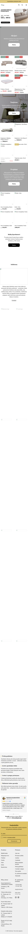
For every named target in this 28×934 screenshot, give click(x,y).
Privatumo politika (19, 855)
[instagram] (18, 897)
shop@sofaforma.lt (19, 889)
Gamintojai (17, 860)
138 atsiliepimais (16, 818)
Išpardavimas (4, 867)
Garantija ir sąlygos (19, 869)
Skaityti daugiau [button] (6, 810)
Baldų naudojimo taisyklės (19, 863)
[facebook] (16, 897)
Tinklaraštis (17, 875)
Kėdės (2, 864)
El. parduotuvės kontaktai (21, 873)
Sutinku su (9, 837)
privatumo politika (11, 837)
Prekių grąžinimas (19, 866)
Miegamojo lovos (5, 855)
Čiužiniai (3, 858)
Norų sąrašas (18, 871)
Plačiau (14, 44)
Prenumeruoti (14, 841)
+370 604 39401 (18, 884)
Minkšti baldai (4, 853)
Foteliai (2, 860)
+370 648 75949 (18, 886)
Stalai (2, 862)
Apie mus (17, 853)
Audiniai (17, 858)
